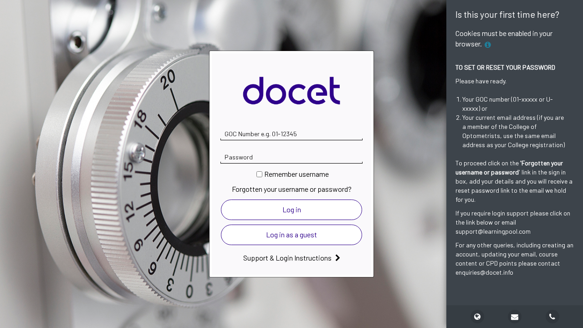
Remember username (296, 173)
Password (239, 157)
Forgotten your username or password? (292, 188)
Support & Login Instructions (288, 257)
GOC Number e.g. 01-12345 (261, 134)
